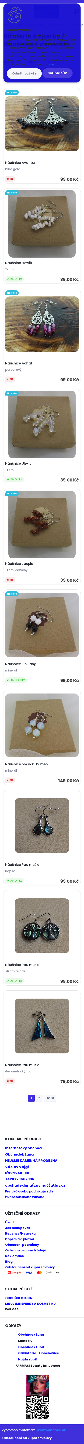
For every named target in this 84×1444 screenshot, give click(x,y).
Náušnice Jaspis (19, 564)
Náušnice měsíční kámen (26, 764)
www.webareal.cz (51, 1430)
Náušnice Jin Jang (20, 664)
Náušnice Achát (18, 363)
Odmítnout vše (24, 73)
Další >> (50, 1098)
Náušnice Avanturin (22, 163)
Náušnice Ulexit (18, 463)
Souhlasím (57, 73)
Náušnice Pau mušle (22, 865)
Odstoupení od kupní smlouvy (27, 1438)
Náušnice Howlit (18, 263)
